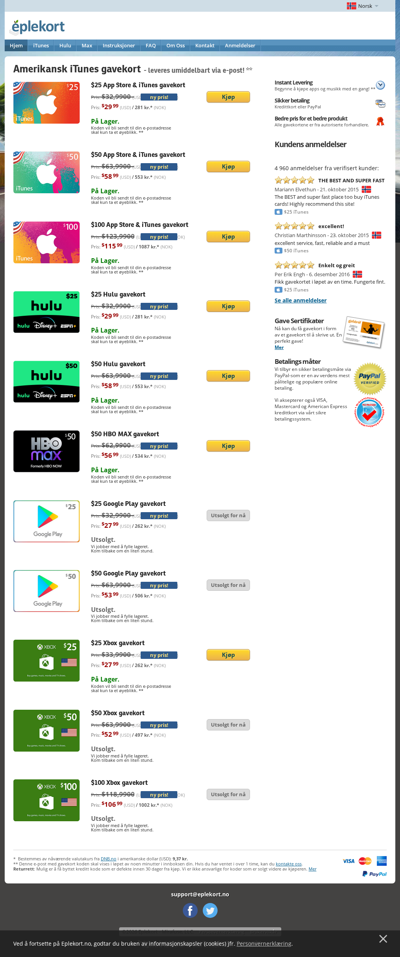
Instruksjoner (119, 45)
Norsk (365, 5)
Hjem (16, 45)
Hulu (65, 45)
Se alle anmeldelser (301, 300)
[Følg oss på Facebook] (190, 910)
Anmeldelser (240, 45)
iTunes (41, 45)
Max (87, 45)
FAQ (151, 45)
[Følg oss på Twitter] (210, 910)
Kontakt (204, 45)
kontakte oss (289, 864)
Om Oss (175, 45)
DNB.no (108, 859)
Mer (279, 347)
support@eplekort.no (200, 894)
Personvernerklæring (264, 943)
